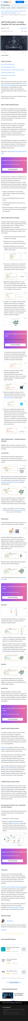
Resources (7, 11)
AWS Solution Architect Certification (12, 887)
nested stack (5, 747)
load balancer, (15, 823)
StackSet (7, 767)
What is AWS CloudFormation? (8, 64)
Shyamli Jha (10, 921)
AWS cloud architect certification (16, 907)
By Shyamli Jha (23, 28)
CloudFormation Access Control (8, 75)
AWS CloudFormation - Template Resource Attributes (12, 69)
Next (24, 52)
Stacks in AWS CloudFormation (8, 72)
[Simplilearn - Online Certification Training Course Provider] (7, 2)
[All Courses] (1, 2)
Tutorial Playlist (4, 55)
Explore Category (14, 982)
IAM (5, 785)
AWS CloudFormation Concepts (8, 67)
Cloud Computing (14, 11)
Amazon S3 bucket (8, 397)
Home (2, 11)
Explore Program (12, 597)
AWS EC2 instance (14, 482)
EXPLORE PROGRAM (12, 169)
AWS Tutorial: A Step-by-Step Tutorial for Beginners (13, 11)
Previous (5, 52)
